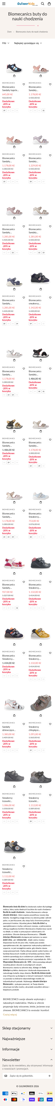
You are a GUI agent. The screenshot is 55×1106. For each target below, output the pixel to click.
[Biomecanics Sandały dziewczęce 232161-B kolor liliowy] (41, 135)
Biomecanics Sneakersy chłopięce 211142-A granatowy (8, 657)
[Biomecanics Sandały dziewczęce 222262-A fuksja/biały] (14, 561)
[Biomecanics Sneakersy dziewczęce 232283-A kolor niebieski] (41, 490)
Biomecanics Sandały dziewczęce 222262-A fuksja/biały (8, 586)
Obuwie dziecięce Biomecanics (25, 934)
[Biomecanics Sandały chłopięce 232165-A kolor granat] (14, 277)
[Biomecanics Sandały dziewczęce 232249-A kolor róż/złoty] (14, 490)
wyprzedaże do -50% (42, 959)
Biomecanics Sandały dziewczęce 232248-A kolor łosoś (37, 89)
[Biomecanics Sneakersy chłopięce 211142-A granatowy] (14, 632)
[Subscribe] (49, 1076)
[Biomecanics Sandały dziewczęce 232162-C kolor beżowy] (41, 206)
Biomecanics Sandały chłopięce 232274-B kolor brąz (10, 444)
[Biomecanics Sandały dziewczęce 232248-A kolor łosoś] (41, 64)
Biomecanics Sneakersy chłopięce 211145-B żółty (37, 657)
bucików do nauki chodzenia (39, 909)
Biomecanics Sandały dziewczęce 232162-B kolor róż (10, 231)
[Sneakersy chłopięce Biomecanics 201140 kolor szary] (41, 703)
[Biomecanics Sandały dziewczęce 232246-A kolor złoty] (41, 419)
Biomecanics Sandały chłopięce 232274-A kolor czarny (37, 373)
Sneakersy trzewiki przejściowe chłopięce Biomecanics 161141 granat (9, 799)
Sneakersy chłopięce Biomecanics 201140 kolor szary (36, 728)
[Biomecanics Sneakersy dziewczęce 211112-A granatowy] (41, 561)
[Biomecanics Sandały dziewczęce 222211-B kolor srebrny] (14, 348)
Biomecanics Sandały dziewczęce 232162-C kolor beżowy (37, 231)
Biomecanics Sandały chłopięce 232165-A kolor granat (10, 302)
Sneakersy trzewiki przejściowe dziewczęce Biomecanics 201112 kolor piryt (36, 799)
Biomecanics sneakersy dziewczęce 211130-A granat (35, 302)
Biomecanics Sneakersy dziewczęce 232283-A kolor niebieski (37, 515)
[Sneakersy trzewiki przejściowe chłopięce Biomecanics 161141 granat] (14, 775)
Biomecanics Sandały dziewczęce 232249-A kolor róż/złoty (10, 515)
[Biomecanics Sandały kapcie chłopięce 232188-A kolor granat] (14, 64)
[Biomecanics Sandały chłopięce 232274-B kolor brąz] (14, 419)
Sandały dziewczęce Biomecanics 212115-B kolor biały (10, 728)
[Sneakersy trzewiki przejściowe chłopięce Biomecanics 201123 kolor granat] (14, 846)
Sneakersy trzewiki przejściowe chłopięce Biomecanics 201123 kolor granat (9, 870)
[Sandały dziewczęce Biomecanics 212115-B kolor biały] (14, 703)
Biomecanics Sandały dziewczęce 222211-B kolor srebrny (10, 373)
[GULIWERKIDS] (27, 3)
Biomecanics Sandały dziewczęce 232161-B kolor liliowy (37, 160)
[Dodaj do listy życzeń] (23, 84)
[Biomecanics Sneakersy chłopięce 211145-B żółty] (41, 632)
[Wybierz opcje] (14, 75)
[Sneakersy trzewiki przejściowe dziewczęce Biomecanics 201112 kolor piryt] (41, 775)
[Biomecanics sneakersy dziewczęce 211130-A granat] (41, 277)
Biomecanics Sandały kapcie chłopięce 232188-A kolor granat (10, 89)
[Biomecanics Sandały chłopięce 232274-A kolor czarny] (41, 348)
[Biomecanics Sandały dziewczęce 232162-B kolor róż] (14, 206)
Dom (9, 31)
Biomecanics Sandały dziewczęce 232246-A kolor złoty (37, 444)
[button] (49, 3)
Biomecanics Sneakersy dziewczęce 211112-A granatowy (35, 586)
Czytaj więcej (10, 1014)
